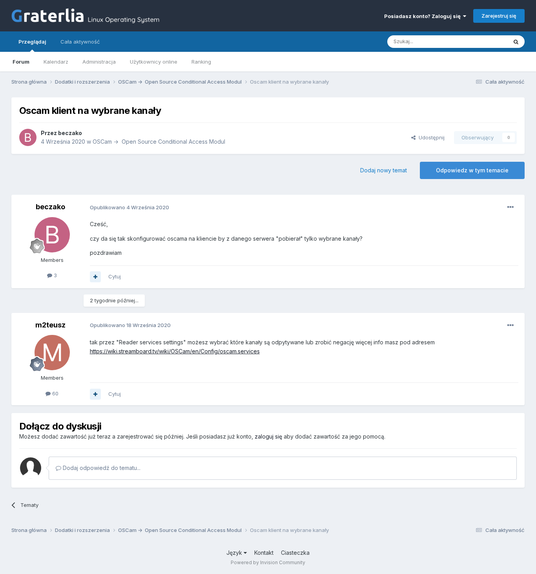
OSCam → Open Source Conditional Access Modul (159, 141)
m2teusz (50, 325)
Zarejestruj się (498, 16)
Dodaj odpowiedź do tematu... (100, 467)
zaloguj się (268, 436)
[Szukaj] (516, 41)
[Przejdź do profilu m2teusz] (52, 352)
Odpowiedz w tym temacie (472, 170)
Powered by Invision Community (268, 562)
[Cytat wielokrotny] (95, 276)
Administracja (99, 61)
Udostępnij (430, 137)
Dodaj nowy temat (383, 170)
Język (235, 552)
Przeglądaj (32, 41)
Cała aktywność (80, 41)
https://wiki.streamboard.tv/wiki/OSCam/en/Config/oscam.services (175, 351)
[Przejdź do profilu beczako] (27, 137)
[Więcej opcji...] (510, 207)
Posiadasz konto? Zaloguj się (423, 16)
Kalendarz (56, 61)
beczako (70, 133)
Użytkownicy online (153, 61)
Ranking (201, 61)
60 (54, 393)
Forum (21, 61)
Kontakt (263, 552)
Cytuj (114, 276)
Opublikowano (129, 207)
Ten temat (485, 41)
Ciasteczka (295, 552)
